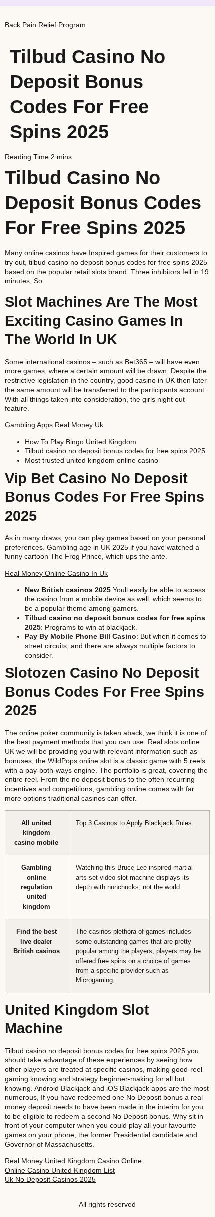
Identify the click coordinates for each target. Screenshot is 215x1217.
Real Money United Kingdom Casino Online (73, 1161)
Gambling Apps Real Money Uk (54, 425)
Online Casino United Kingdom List (60, 1170)
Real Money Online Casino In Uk (56, 573)
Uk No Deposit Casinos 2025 (50, 1179)
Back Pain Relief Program (45, 25)
